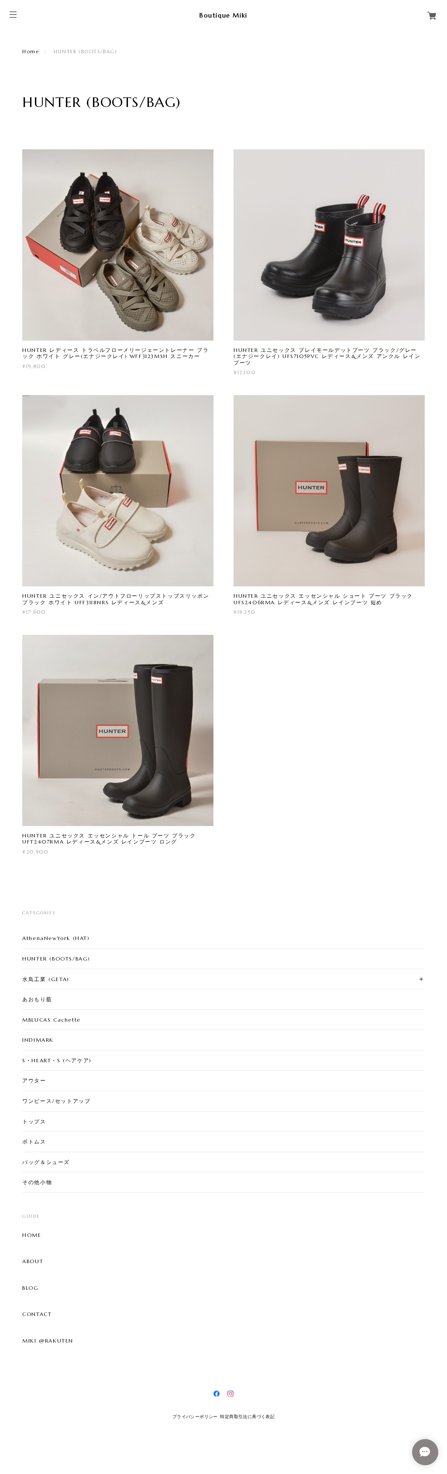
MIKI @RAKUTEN (47, 1341)
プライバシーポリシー (195, 1416)
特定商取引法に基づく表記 (247, 1416)
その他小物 (37, 1182)
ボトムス (34, 1141)
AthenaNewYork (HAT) (55, 938)
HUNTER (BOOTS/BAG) (56, 958)
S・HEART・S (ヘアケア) (57, 1060)
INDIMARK (38, 1040)
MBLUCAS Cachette (51, 1019)
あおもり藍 (37, 999)
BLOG (30, 1288)
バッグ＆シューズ (46, 1162)
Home (30, 51)
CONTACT (37, 1314)
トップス (34, 1121)
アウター (34, 1080)
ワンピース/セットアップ (56, 1101)
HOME (31, 1235)
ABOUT (32, 1261)
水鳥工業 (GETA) (45, 979)
